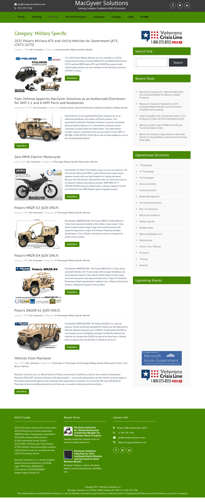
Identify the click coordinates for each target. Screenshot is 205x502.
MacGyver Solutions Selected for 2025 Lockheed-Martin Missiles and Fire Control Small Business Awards (160, 107)
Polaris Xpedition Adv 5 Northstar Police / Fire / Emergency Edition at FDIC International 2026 (163, 117)
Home (21, 16)
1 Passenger (57, 161)
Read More (72, 78)
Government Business (84, 107)
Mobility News (146, 228)
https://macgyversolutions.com (132, 442)
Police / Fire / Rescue (150, 246)
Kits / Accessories (148, 209)
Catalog (116, 16)
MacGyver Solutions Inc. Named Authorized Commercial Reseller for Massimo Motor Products (161, 95)
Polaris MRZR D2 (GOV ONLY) (36, 207)
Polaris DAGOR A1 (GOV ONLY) (37, 310)
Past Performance (75, 16)
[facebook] (173, 5)
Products (144, 253)
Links (131, 16)
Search (178, 62)
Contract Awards (66, 107)
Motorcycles (84, 161)
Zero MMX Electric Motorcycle (37, 156)
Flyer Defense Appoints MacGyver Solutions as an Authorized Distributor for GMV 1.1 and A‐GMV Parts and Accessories (69, 100)
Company (99, 16)
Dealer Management (149, 196)
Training (36, 16)
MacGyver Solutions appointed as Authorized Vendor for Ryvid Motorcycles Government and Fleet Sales (163, 137)
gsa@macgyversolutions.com (131, 437)
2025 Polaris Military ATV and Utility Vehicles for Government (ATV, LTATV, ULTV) (66, 43)
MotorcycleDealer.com (150, 234)
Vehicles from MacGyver (32, 358)
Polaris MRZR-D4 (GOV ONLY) (36, 255)
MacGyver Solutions (104, 107)
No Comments (36, 49)
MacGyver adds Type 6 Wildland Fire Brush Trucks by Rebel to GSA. (160, 126)
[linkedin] (187, 5)
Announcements (62, 49)
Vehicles (53, 16)
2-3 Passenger (61, 212)
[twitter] (180, 5)
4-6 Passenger (61, 260)
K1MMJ (144, 16)
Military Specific (78, 49)
